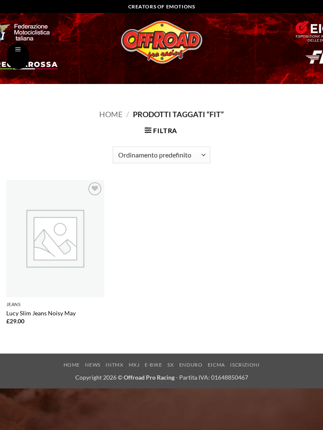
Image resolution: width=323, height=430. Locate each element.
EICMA (216, 365)
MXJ (134, 365)
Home (110, 114)
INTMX (114, 365)
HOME (72, 365)
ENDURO (191, 365)
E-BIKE (153, 365)
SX (170, 365)
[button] (18, 56)
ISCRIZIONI (244, 365)
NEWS (92, 365)
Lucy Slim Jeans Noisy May (41, 313)
